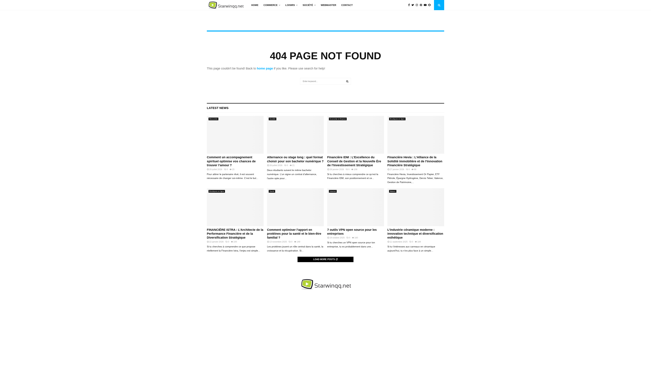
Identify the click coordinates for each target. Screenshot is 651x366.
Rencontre (213, 119)
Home (254, 5)
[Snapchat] (430, 5)
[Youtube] (426, 5)
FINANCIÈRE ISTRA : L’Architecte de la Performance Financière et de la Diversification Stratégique (235, 233)
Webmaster (328, 5)
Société (308, 5)
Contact (347, 5)
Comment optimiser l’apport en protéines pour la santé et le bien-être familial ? (294, 233)
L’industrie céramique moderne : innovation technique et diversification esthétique (415, 233)
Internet (333, 191)
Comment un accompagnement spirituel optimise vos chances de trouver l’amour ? (231, 161)
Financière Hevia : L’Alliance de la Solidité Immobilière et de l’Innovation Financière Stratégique (414, 161)
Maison (393, 191)
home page (265, 68)
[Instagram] (418, 5)
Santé (272, 191)
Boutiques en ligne (397, 119)
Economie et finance (338, 119)
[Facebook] (409, 5)
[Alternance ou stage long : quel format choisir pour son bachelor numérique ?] (295, 135)
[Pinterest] (422, 5)
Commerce (270, 5)
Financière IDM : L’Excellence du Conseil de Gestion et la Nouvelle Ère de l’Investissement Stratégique (354, 161)
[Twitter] (413, 5)
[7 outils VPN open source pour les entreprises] (355, 207)
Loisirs (290, 5)
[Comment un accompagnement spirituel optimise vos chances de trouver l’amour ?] (235, 135)
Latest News (218, 108)
